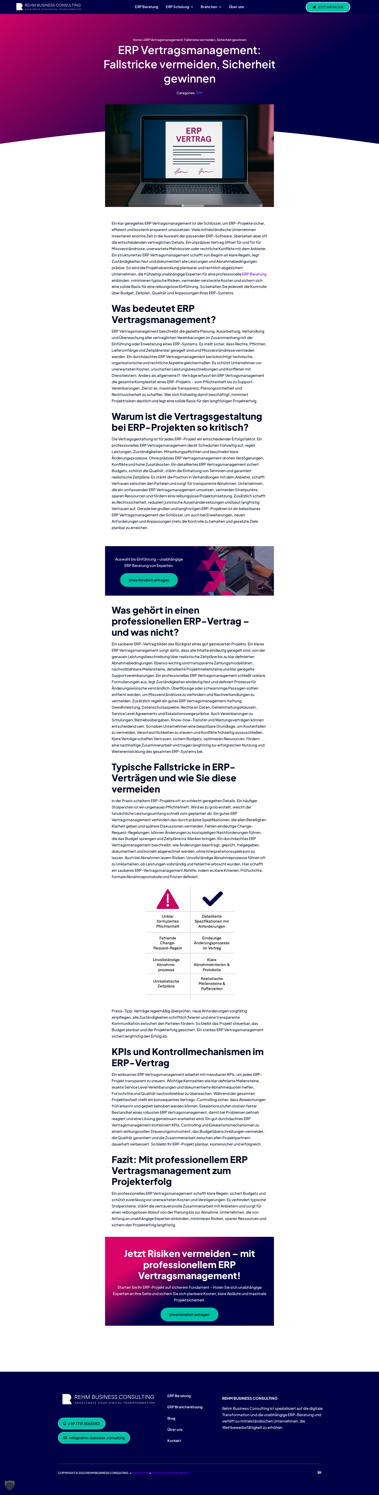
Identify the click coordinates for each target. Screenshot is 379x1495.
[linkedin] (319, 1472)
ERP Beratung (254, 274)
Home (137, 40)
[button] (9, 1485)
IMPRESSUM (140, 1473)
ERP (199, 93)
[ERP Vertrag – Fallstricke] (107, 1393)
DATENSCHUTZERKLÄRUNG (170, 1473)
